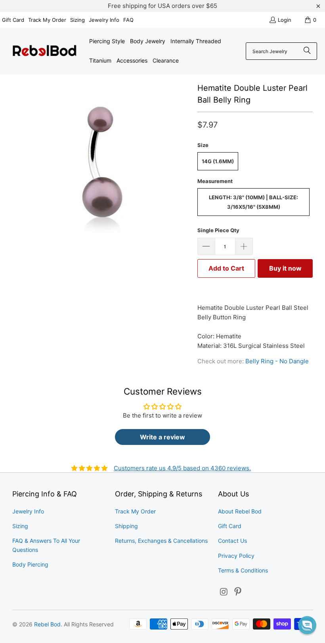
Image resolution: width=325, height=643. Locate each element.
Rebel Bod (47, 624)
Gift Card (13, 20)
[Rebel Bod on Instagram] (224, 592)
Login (284, 20)
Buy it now (285, 268)
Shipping (126, 526)
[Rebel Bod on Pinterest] (238, 592)
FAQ (128, 20)
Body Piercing (30, 564)
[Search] (307, 51)
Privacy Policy (236, 555)
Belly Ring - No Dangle (277, 361)
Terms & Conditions (243, 570)
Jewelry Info (104, 20)
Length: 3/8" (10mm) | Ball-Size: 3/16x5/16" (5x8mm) (253, 202)
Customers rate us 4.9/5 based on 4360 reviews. (182, 468)
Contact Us (232, 540)
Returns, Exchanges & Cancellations (161, 540)
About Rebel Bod (240, 511)
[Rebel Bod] (44, 51)
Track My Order (47, 20)
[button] (307, 625)
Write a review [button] (162, 437)
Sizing (77, 20)
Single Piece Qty (218, 230)
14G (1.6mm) (218, 161)
